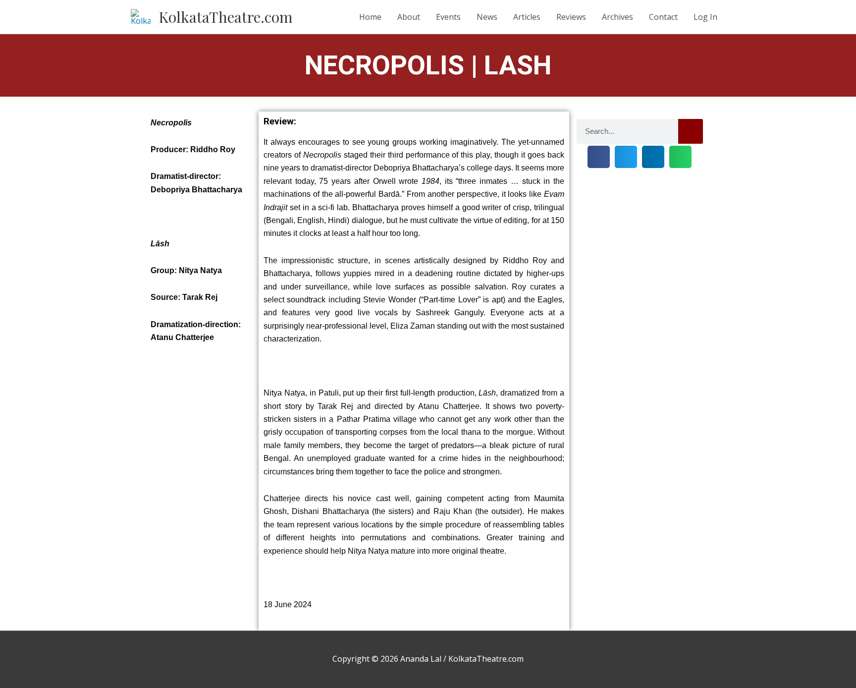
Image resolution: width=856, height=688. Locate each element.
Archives (617, 16)
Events (448, 16)
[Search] (690, 131)
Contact (663, 16)
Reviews (571, 16)
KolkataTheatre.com (226, 17)
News (487, 16)
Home (370, 16)
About (408, 16)
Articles (526, 16)
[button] (599, 157)
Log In (705, 16)
